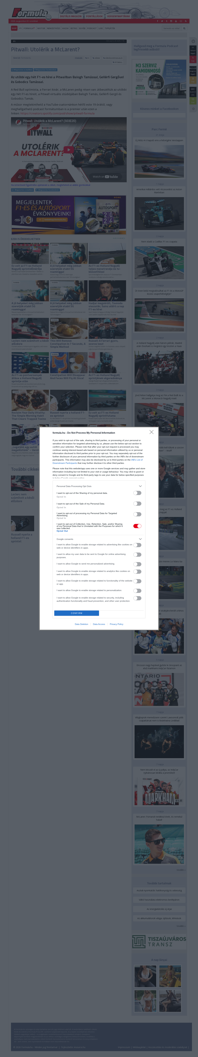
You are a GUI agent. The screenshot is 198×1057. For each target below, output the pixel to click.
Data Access (99, 624)
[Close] (152, 433)
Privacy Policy (116, 624)
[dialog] (99, 528)
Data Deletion (81, 624)
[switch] (137, 493)
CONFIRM (76, 613)
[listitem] (99, 486)
